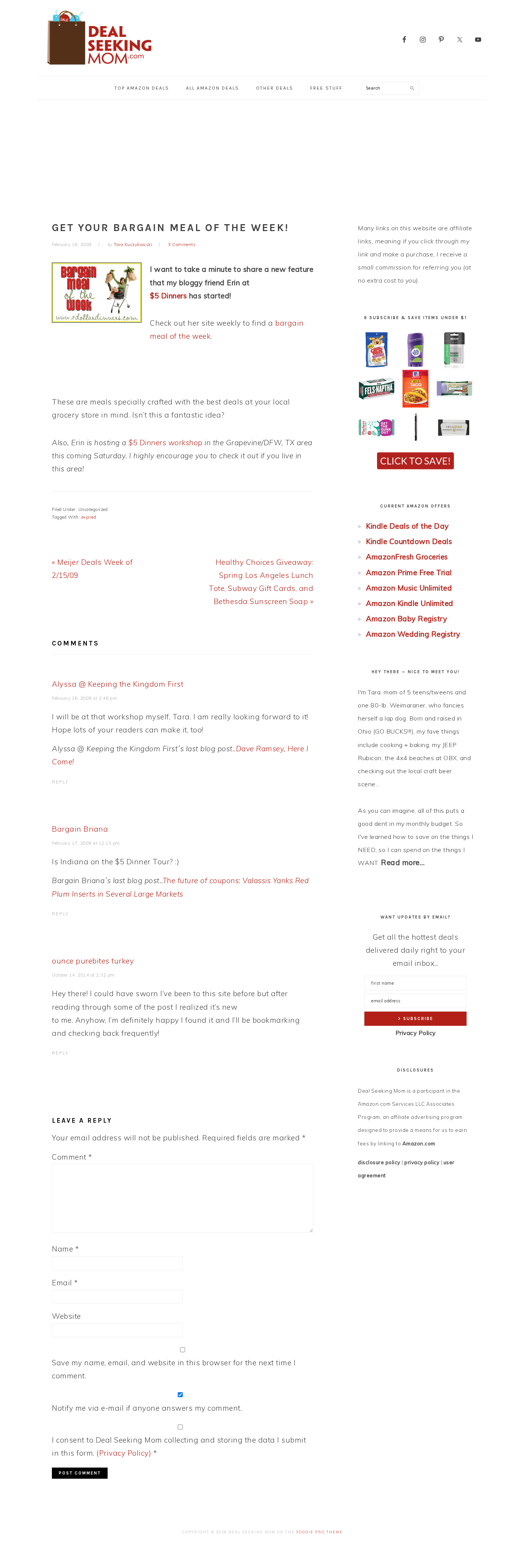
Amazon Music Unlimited (409, 587)
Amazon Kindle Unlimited (410, 603)
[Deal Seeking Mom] (99, 67)
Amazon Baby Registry (406, 618)
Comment (72, 1157)
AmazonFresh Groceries (407, 556)
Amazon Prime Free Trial (409, 572)
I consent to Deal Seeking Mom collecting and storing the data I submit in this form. (179, 1446)
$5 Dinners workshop (165, 442)
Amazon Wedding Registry (413, 634)
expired (88, 517)
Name (65, 1248)
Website (66, 1316)
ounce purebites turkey (93, 960)
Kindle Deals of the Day (407, 526)
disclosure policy (379, 1162)
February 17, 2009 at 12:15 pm (86, 843)
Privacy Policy (415, 1033)
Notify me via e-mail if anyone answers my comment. (147, 1408)
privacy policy (421, 1162)
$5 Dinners (168, 295)
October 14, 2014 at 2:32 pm (83, 975)
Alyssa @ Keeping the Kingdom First (117, 684)
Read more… (403, 862)
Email (65, 1282)
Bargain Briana (80, 829)
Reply (60, 782)
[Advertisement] (262, 157)
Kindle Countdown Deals (409, 541)
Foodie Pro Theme (319, 1532)
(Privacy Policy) (123, 1453)
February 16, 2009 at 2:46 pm (84, 698)
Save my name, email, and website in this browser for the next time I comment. (174, 1369)
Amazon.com (418, 1143)
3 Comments (182, 244)
